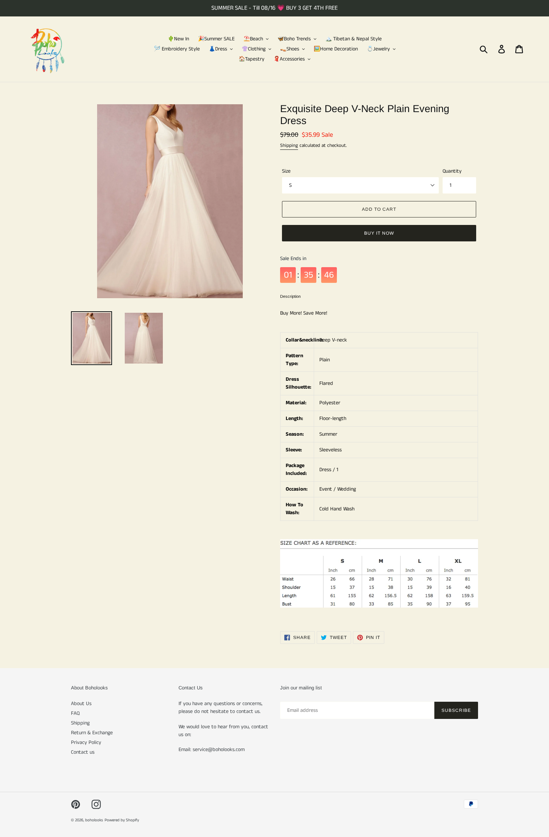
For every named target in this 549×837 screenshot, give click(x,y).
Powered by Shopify (122, 820)
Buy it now (379, 233)
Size (286, 171)
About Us (81, 703)
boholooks (94, 820)
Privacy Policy (86, 742)
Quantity (452, 171)
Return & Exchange (92, 732)
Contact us (82, 752)
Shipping (289, 145)
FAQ (75, 713)
